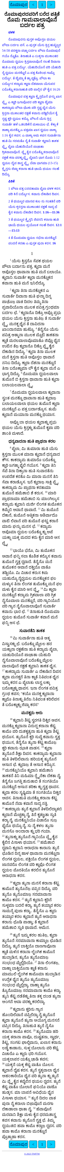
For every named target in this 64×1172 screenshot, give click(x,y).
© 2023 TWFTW (32, 1154)
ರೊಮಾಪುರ (18, 4)
